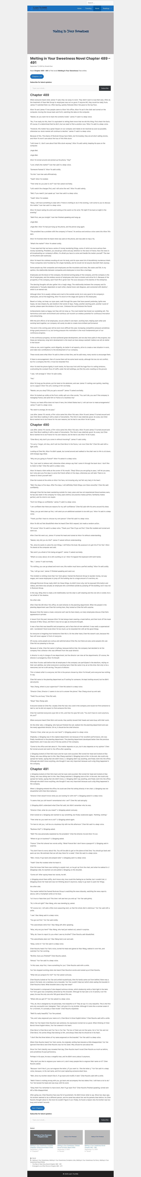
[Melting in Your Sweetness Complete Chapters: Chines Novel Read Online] (43, 1137)
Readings (106, 8)
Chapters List (37, 76)
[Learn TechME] (38, 8)
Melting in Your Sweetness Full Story (87, 1160)
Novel (97, 8)
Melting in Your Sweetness (40, 1160)
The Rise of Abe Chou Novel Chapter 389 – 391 (46, 1164)
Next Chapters (37, 1108)
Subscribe (104, 88)
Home (79, 8)
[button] (111, 8)
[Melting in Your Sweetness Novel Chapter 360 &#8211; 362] (97, 1137)
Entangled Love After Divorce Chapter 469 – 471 (47, 1166)
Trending (88, 8)
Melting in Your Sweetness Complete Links (62, 1160)
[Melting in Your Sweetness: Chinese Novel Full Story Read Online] (70, 1137)
